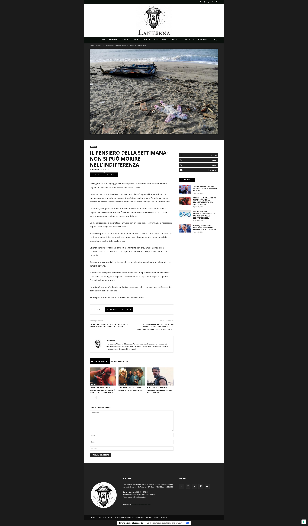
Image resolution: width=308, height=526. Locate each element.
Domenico (95, 169)
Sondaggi (174, 40)
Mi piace (214, 155)
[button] (215, 40)
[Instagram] (204, 2)
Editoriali (113, 40)
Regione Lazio (188, 40)
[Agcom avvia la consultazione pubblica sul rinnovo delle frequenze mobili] (185, 214)
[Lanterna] (154, 20)
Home (103, 40)
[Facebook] (200, 2)
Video (164, 40)
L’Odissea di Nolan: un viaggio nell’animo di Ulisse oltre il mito (159, 390)
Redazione (202, 40)
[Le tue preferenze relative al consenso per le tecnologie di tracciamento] (304, 522)
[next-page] (95, 397)
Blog (156, 40)
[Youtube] (216, 2)
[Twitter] (212, 2)
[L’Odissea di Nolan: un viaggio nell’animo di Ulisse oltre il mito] (160, 376)
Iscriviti (213, 170)
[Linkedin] (208, 2)
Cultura (137, 40)
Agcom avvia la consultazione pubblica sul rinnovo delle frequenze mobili (204, 214)
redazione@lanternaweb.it (141, 505)
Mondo (147, 40)
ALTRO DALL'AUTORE (119, 361)
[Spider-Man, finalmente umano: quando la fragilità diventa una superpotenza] (103, 376)
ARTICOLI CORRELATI (99, 361)
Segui (214, 160)
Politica (126, 40)
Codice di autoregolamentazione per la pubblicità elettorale (146, 517)
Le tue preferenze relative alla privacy (164, 523)
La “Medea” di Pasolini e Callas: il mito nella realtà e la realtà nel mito (109, 325)
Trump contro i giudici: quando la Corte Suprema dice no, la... (205, 188)
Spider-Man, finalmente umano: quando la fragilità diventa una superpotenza (102, 390)
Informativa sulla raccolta (131, 523)
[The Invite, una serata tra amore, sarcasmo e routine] (132, 376)
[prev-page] (91, 397)
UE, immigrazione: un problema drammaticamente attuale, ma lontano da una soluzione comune (155, 326)
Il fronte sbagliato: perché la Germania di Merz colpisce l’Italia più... (205, 227)
